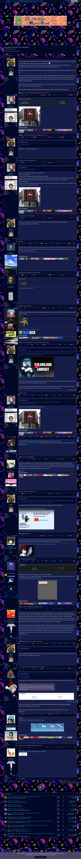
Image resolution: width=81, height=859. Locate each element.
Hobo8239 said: (23, 167)
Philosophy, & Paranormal (21, 798)
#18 (75, 670)
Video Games (19, 806)
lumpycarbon (10, 802)
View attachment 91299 (24, 677)
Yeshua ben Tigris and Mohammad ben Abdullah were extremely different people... (24, 796)
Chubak (9, 798)
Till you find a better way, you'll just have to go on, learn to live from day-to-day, (47, 733)
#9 (75, 346)
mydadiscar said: (23, 142)
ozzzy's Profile (23, 684)
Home (8, 1)
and (23, 393)
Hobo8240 (9, 826)
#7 (75, 276)
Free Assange (10, 836)
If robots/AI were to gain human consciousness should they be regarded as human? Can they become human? (30, 821)
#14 (75, 537)
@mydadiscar (22, 222)
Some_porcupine (71, 835)
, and (28, 160)
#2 (75, 96)
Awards (41, 1)
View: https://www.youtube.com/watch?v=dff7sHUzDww (26, 377)
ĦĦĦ (9, 822)
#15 (75, 562)
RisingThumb (72, 802)
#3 (75, 138)
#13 (75, 495)
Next (11, 55)
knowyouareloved (71, 814)
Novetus (59, 84)
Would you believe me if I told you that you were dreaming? (20, 817)
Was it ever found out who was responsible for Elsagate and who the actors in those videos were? (28, 825)
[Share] (74, 59)
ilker (73, 806)
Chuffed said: (23, 498)
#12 (75, 460)
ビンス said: (22, 349)
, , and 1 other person (35, 92)
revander (9, 806)
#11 (75, 438)
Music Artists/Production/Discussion (23, 810)
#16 (75, 610)
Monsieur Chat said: (24, 648)
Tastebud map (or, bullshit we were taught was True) (18, 829)
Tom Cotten (72, 830)
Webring (30, 1)
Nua (73, 822)
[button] (17, 1)
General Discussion (21, 802)
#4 (75, 164)
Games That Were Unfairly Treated (15, 804)
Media (25, 1)
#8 (75, 309)
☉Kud (73, 826)
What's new (14, 1)
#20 (75, 749)
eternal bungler (71, 818)
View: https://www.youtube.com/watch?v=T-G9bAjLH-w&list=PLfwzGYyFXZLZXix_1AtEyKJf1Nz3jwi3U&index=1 (33, 530)
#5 (75, 219)
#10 (75, 396)
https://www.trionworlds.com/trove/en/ (28, 442)
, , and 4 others (32, 641)
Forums (20, 1)
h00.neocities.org (14, 597)
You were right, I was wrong (13, 800)
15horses (9, 810)
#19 (75, 715)
